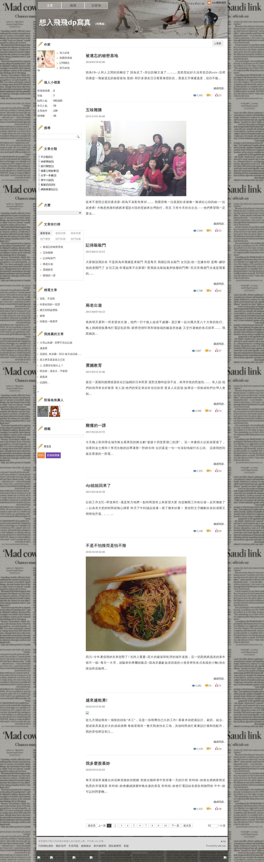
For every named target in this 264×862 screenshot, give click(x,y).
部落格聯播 (53, 455)
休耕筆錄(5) (47, 161)
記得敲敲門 (96, 245)
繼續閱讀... (219, 88)
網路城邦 (217, 859)
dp (38, 70)
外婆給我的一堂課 (50, 304)
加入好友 (65, 52)
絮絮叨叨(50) (48, 184)
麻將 (42, 315)
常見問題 (73, 845)
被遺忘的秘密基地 (102, 55)
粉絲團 (45, 859)
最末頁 (187, 825)
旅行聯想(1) (47, 166)
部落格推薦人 (54, 400)
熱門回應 (60, 239)
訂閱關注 (65, 62)
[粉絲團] (38, 857)
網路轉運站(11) (49, 189)
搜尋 (78, 136)
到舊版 (100, 23)
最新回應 (60, 233)
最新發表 (45, 233)
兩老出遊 (94, 305)
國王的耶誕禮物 (48, 310)
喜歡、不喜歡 (47, 298)
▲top (223, 841)
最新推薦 (76, 233)
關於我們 (61, 845)
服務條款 (86, 845)
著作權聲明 (100, 845)
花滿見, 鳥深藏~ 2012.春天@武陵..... (60, 354)
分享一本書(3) (48, 175)
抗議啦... (45, 382)
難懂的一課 (96, 425)
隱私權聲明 (115, 845)
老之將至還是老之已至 (52, 359)
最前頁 (91, 825)
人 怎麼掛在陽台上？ (51, 365)
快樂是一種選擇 (48, 321)
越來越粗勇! (97, 700)
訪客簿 (96, 5)
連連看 (43, 348)
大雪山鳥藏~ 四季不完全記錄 (56, 342)
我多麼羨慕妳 (98, 763)
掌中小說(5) (47, 180)
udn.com (222, 845)
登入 (200, 859)
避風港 (43, 376)
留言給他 (65, 67)
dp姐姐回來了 (98, 485)
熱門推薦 (76, 239)
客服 (126, 845)
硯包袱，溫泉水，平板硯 (53, 371)
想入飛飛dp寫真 (65, 22)
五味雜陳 (94, 110)
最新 (218, 43)
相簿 (73, 5)
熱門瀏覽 (45, 239)
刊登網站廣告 (45, 845)
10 (165, 825)
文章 (50, 5)
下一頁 (175, 825)
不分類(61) (47, 156)
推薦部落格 (66, 57)
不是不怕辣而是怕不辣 (106, 545)
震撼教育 (94, 365)
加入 (207, 859)
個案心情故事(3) (50, 170)
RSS (41, 455)
